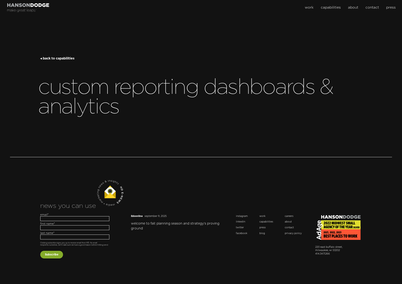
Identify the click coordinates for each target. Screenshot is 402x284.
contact (372, 7)
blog (262, 233)
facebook (241, 233)
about (353, 7)
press (391, 7)
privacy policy (293, 233)
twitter (240, 227)
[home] (28, 7)
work (309, 7)
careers (289, 216)
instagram (242, 216)
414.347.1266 (322, 254)
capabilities (331, 7)
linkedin (240, 222)
